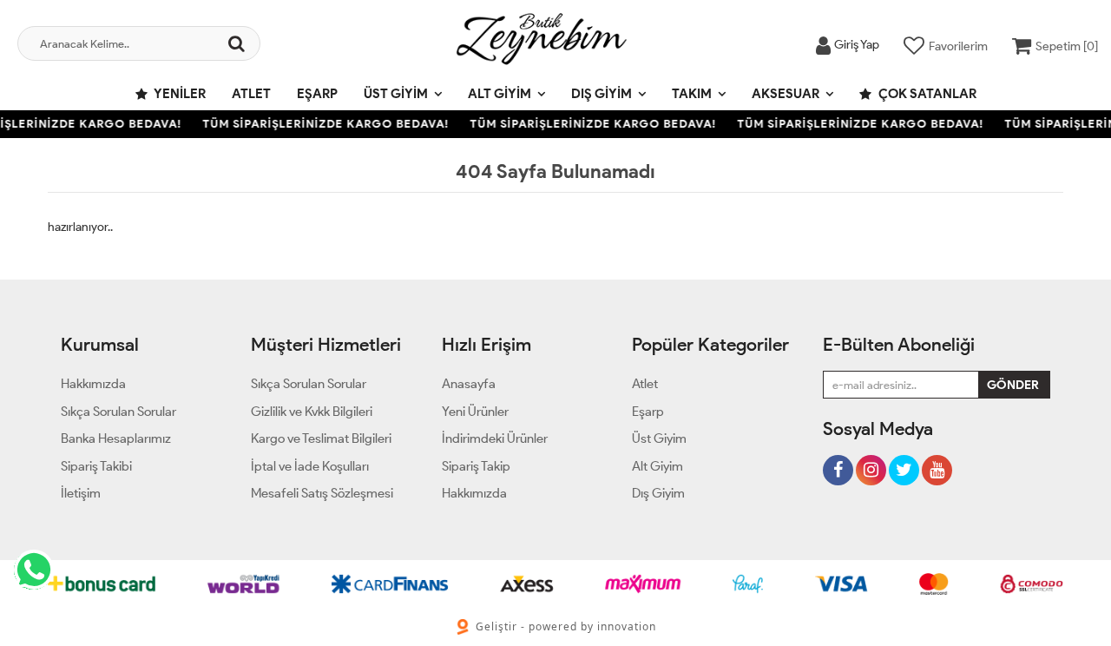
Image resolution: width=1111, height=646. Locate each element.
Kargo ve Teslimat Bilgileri (321, 438)
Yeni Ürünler (475, 411)
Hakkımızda (93, 384)
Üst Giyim (396, 94)
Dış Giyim (601, 94)
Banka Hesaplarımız (116, 438)
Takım (692, 94)
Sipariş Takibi (96, 466)
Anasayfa (469, 384)
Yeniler (179, 94)
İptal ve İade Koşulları (310, 466)
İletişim (81, 493)
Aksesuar (785, 94)
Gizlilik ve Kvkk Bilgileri (311, 411)
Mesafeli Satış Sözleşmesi (322, 493)
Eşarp (317, 94)
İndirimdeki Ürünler (495, 438)
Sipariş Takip (476, 466)
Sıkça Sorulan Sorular (118, 411)
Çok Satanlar (926, 94)
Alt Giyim (499, 94)
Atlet (251, 94)
